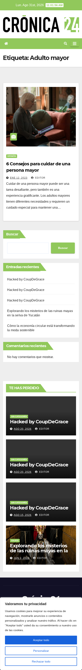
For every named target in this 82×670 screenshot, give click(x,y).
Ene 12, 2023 (18, 177)
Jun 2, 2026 (21, 558)
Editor (39, 177)
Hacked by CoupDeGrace (25, 279)
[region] (41, 633)
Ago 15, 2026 (22, 515)
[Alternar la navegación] (74, 44)
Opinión (11, 156)
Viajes (15, 540)
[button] (65, 43)
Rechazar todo (41, 661)
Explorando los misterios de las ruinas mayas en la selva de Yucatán (39, 550)
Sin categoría (19, 416)
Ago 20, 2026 (22, 428)
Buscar (12, 234)
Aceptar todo (41, 640)
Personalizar (41, 650)
